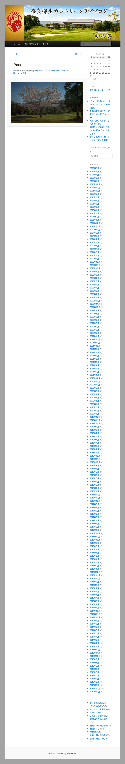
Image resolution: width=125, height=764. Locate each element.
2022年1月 (94, 336)
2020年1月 (94, 413)
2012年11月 (95, 691)
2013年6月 (94, 668)
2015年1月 (94, 607)
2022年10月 (95, 307)
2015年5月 (94, 594)
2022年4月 (94, 326)
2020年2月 (94, 410)
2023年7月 (94, 278)
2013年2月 (94, 681)
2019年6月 (94, 436)
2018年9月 (94, 465)
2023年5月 (94, 284)
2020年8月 (94, 391)
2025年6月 (94, 203)
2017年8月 (94, 507)
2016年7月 (94, 549)
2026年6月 (94, 174)
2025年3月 (94, 213)
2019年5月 (94, 439)
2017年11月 (95, 497)
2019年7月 (94, 433)
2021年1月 (94, 374)
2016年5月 (94, 555)
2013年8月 (94, 662)
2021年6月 (94, 358)
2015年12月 (95, 572)
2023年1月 (94, 297)
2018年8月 (94, 468)
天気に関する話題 (98, 735)
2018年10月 (95, 462)
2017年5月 (94, 517)
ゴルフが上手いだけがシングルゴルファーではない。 (100, 104)
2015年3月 (94, 601)
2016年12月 (95, 533)
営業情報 (94, 731)
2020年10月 (95, 384)
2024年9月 (94, 232)
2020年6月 (94, 397)
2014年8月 (94, 623)
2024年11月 (95, 226)
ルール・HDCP (96, 712)
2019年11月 (95, 420)
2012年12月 (95, 688)
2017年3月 (94, 523)
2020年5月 (94, 400)
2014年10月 (95, 617)
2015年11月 (95, 575)
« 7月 (94, 78)
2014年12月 (95, 610)
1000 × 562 (39, 70)
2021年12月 (95, 339)
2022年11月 (95, 303)
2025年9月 (94, 193)
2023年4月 (94, 287)
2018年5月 (94, 478)
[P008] (47, 102)
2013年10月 (95, 655)
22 (106, 69)
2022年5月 (94, 323)
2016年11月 (95, 536)
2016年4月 (94, 559)
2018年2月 (94, 488)
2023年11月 (95, 265)
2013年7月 (94, 665)
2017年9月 (94, 504)
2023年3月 (94, 290)
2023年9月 (94, 271)
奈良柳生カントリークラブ (37, 43)
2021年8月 (94, 352)
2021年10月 (95, 345)
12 (97, 66)
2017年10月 (95, 500)
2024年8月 (94, 235)
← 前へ (16, 53)
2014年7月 (94, 626)
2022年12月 (95, 300)
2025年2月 (94, 216)
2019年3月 (94, 445)
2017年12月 (95, 494)
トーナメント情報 (98, 709)
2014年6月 (94, 630)
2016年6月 (94, 552)
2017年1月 (94, 529)
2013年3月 (94, 678)
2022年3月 (94, 329)
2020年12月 (95, 378)
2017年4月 (94, 520)
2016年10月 (95, 539)
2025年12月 (95, 184)
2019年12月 (95, 416)
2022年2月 (94, 332)
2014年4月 (94, 636)
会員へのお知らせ (98, 725)
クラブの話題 (96, 702)
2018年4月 (94, 481)
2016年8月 (94, 546)
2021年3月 (94, 368)
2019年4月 (94, 442)
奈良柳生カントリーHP (100, 90)
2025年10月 (95, 190)
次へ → (78, 53)
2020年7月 (94, 394)
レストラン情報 (97, 715)
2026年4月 (94, 181)
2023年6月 (94, 281)
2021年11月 (95, 342)
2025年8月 (94, 197)
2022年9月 (94, 310)
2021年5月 (94, 362)
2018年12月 (95, 455)
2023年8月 (94, 274)
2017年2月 (94, 526)
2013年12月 (95, 649)
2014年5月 (94, 633)
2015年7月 (94, 588)
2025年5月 (94, 206)
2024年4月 (94, 248)
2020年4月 (94, 404)
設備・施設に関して (99, 738)
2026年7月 (94, 171)
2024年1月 (94, 258)
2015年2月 (94, 604)
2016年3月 (94, 562)
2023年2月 (94, 294)
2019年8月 (94, 429)
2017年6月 (94, 513)
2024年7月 (94, 239)
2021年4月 (94, 365)
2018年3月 (94, 484)
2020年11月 (95, 381)
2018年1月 (94, 491)
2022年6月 (94, 319)
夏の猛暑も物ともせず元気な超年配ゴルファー (100, 114)
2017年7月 (94, 510)
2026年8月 (94, 168)
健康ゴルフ (95, 728)
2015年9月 (94, 581)
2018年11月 (95, 458)
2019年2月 (94, 449)
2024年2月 (94, 255)
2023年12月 (95, 261)
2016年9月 (94, 542)
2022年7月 (94, 316)
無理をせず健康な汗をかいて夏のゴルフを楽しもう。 (100, 130)
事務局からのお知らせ (100, 719)
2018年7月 (94, 471)
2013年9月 (94, 659)
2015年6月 (94, 591)
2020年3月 (94, 407)
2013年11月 (95, 652)
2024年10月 (95, 229)
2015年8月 (94, 585)
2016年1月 (94, 568)
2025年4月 (94, 210)
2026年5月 (94, 177)
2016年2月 (94, 565)
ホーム (17, 43)
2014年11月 (95, 614)
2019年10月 (95, 423)
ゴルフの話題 (96, 706)
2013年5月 (94, 672)
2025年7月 (94, 200)
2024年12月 (95, 223)
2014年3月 (94, 639)
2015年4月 (94, 597)
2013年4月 (94, 675)
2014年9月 (94, 620)
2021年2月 (94, 371)
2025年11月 (95, 187)
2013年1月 (94, 685)
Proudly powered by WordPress (62, 753)
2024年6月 (94, 242)
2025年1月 (94, 219)
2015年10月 (95, 578)
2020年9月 (94, 387)
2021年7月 (94, 355)
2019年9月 (94, 426)
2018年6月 (94, 475)
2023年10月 (95, 268)
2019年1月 (94, 452)
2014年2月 (94, 643)
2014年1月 (94, 646)
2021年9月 (94, 349)
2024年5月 (94, 245)
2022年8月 (94, 313)
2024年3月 (94, 252)
